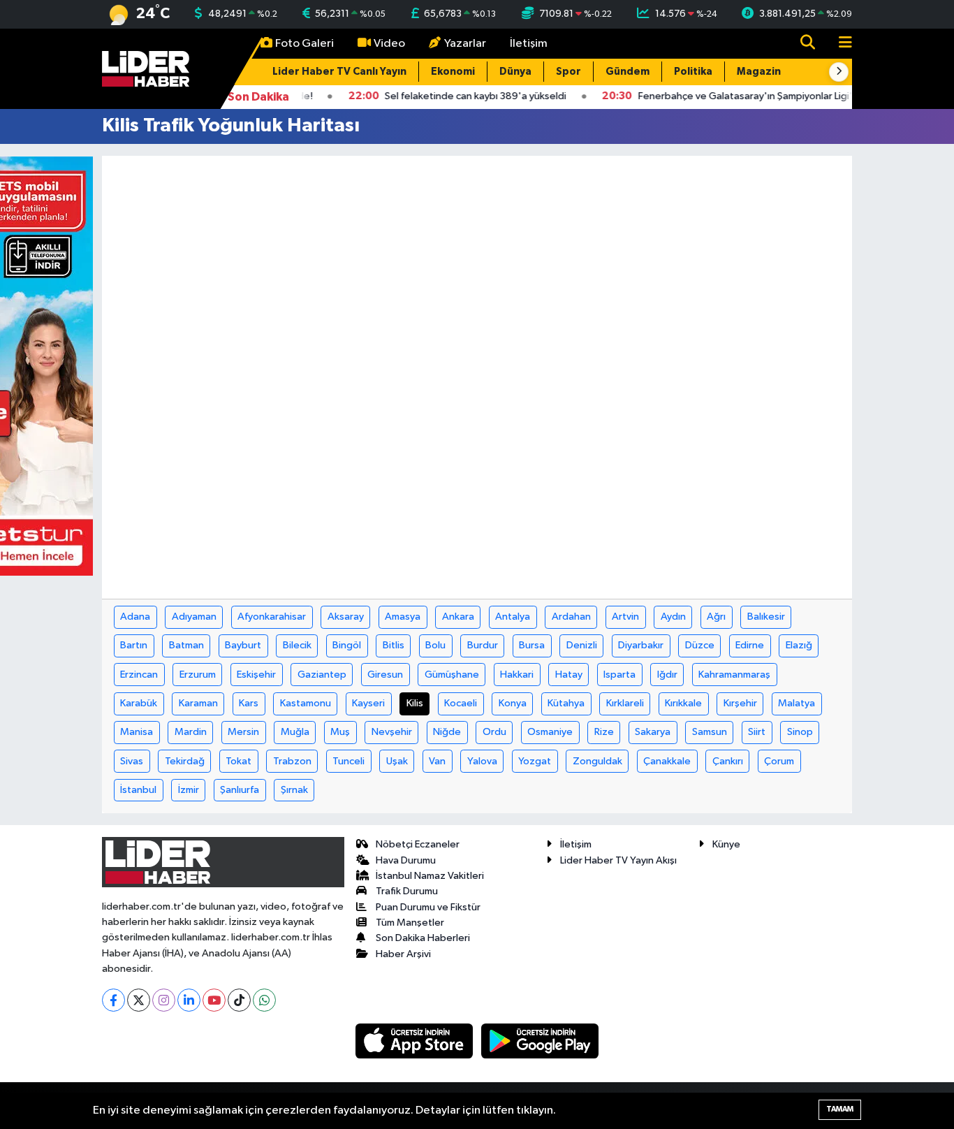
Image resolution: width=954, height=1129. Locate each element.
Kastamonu (305, 703)
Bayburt (243, 645)
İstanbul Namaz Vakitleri (430, 876)
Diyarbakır (640, 645)
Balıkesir (766, 616)
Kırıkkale (683, 703)
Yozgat (534, 761)
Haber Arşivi (403, 954)
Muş (340, 732)
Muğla (295, 732)
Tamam (839, 1109)
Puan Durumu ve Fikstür (428, 907)
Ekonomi (453, 71)
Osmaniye (550, 732)
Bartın (133, 645)
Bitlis (393, 645)
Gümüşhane (452, 674)
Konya (513, 703)
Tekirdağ (185, 761)
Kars (248, 703)
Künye (726, 844)
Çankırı (727, 761)
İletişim (529, 44)
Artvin (625, 616)
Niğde (447, 732)
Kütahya (566, 703)
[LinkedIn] (188, 1000)
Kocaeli (460, 703)
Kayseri (368, 703)
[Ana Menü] (839, 44)
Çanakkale (667, 761)
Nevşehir (392, 732)
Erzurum (197, 674)
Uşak (397, 761)
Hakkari (517, 674)
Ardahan (571, 616)
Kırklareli (625, 703)
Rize (604, 732)
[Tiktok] (239, 1000)
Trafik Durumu (407, 891)
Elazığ (799, 645)
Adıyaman (194, 616)
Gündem (628, 71)
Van (437, 761)
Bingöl (346, 645)
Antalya (512, 616)
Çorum (779, 761)
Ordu (494, 732)
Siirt (756, 732)
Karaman (198, 703)
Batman (186, 645)
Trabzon (292, 761)
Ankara (458, 616)
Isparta (619, 674)
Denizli (581, 645)
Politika (693, 71)
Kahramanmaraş (734, 674)
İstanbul (138, 790)
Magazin (759, 71)
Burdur (482, 645)
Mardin (191, 732)
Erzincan (139, 674)
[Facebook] (113, 1000)
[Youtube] (214, 1000)
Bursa (532, 645)
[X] (138, 1000)
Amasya (402, 616)
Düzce (699, 645)
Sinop (800, 732)
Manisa (136, 732)
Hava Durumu (406, 860)
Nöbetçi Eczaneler (418, 844)
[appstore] (415, 1041)
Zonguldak (597, 761)
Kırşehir (740, 703)
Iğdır (667, 674)
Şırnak (294, 790)
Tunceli (348, 761)
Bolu (435, 645)
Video (389, 44)
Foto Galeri (304, 44)
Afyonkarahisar (271, 616)
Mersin (243, 732)
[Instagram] (163, 1000)
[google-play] (540, 1041)
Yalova (482, 761)
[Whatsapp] (264, 1000)
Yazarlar (465, 44)
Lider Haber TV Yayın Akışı (618, 860)
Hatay (568, 674)
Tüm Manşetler (410, 922)
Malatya (796, 703)
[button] (839, 72)
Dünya (515, 71)
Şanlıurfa (239, 790)
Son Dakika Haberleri (423, 938)
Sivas (131, 761)
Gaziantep (322, 674)
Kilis (414, 703)
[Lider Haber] (145, 68)
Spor (568, 71)
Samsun (709, 732)
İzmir (188, 790)
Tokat (238, 761)
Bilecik (297, 645)
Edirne (749, 645)
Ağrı (716, 616)
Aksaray (346, 616)
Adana (135, 616)
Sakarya (652, 732)
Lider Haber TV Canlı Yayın (339, 71)
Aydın (673, 616)
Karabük (138, 703)
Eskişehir (256, 674)
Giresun (385, 674)
